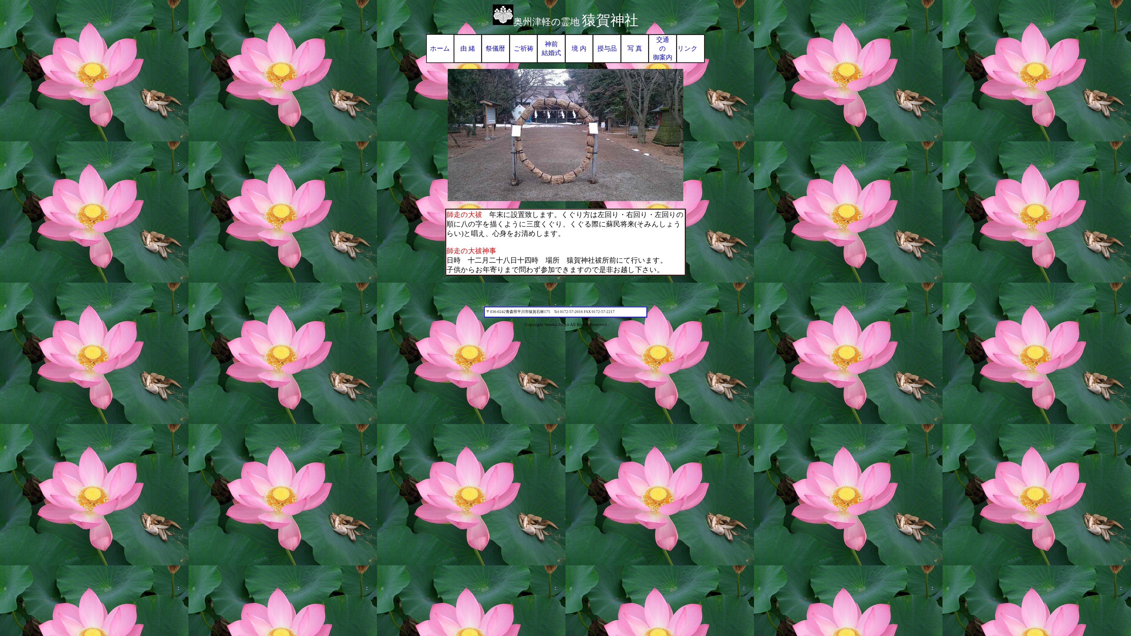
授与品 (607, 48)
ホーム (440, 48)
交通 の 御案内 (662, 48)
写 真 (634, 48)
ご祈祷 (523, 48)
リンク (687, 48)
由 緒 (467, 48)
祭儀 (492, 48)
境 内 (579, 48)
